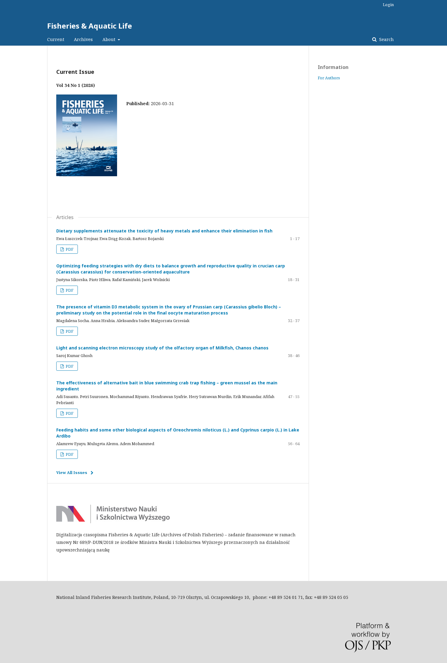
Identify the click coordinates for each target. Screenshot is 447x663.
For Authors (329, 78)
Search (386, 39)
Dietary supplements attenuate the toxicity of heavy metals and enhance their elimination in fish (164, 231)
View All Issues (71, 472)
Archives (83, 39)
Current (55, 39)
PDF (69, 249)
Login (388, 4)
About (109, 39)
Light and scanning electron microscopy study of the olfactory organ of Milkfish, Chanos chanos (162, 348)
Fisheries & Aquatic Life (89, 26)
